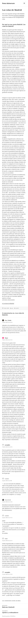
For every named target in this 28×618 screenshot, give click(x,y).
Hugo (6, 338)
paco (12, 308)
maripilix (7, 445)
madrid (17, 308)
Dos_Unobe (8, 320)
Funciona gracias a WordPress (8, 616)
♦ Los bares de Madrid (8, 303)
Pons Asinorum (8, 3)
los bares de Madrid (18, 15)
